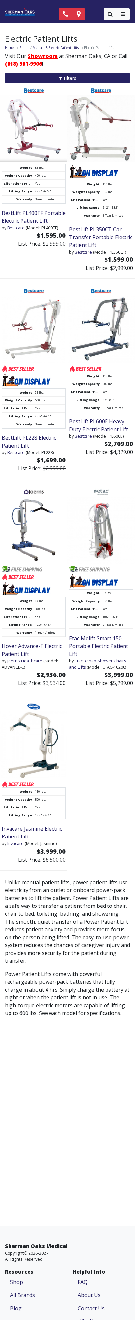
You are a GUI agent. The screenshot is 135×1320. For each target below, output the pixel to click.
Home (9, 47)
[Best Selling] (18, 368)
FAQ (82, 1282)
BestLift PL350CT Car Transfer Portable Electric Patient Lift (100, 237)
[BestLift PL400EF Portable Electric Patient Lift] (33, 124)
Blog (16, 1308)
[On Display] (93, 171)
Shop (23, 47)
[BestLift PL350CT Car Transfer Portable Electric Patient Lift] (101, 124)
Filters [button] (69, 78)
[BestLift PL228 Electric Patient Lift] (33, 325)
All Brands (22, 1295)
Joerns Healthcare (24, 661)
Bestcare (16, 228)
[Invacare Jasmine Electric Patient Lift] (33, 740)
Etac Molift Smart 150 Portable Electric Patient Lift (98, 646)
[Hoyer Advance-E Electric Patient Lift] (33, 525)
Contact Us (91, 1308)
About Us (89, 1295)
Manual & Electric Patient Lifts (56, 47)
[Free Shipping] (23, 568)
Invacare (15, 843)
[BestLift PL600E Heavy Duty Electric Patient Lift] (101, 325)
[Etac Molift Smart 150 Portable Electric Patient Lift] (101, 525)
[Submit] (110, 14)
